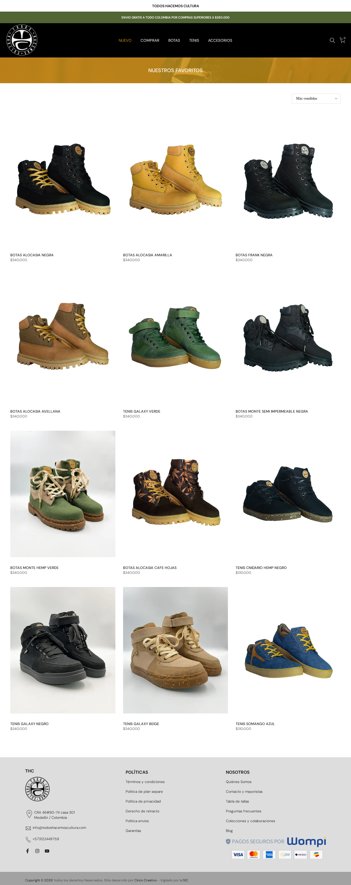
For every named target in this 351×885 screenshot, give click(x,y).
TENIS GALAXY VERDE (141, 411)
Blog (229, 830)
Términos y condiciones (145, 781)
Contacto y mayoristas (244, 791)
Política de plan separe (144, 791)
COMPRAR (150, 40)
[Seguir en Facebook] (27, 851)
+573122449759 (46, 839)
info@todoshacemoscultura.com (59, 827)
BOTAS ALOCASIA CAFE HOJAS (150, 567)
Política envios (137, 821)
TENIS (194, 40)
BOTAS (174, 40)
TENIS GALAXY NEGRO (29, 723)
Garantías (133, 830)
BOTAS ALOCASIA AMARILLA (147, 255)
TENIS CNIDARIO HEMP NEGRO (261, 567)
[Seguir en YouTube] (47, 851)
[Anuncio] (175, 6)
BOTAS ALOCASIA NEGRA (32, 255)
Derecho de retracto (142, 811)
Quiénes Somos (239, 781)
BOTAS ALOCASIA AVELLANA (35, 411)
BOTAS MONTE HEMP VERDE (34, 567)
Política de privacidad (143, 801)
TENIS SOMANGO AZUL (255, 723)
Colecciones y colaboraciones (250, 821)
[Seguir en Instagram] (37, 851)
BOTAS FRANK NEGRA (254, 255)
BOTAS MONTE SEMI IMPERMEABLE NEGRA (272, 411)
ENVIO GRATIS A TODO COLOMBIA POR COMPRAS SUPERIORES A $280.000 (175, 17)
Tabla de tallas (237, 801)
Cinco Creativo (145, 880)
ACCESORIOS (220, 40)
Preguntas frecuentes (243, 811)
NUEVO (125, 40)
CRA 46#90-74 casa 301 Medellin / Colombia (54, 815)
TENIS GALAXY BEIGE (141, 723)
